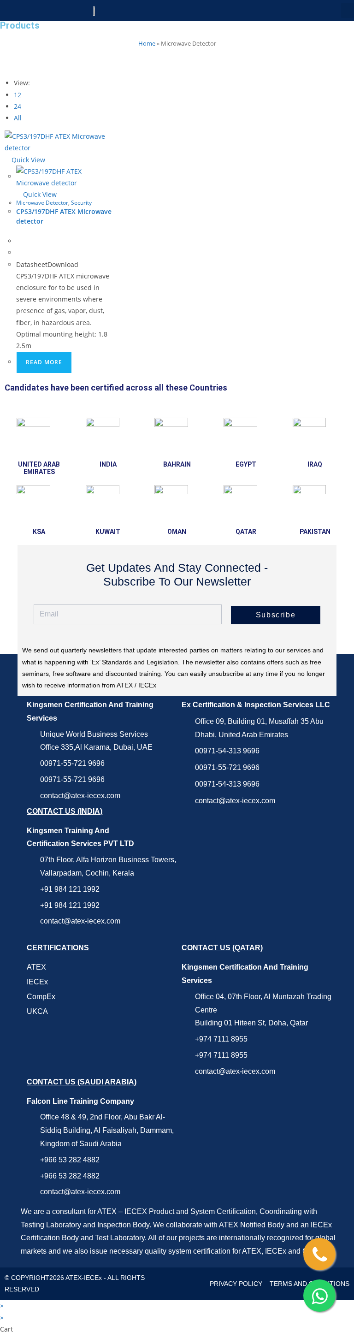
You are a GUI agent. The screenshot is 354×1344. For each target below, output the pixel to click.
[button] (347, 10)
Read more (44, 362)
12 (17, 94)
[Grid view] (7, 64)
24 (17, 106)
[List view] (12, 64)
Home (146, 43)
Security (81, 203)
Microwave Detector (42, 203)
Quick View (27, 159)
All (18, 117)
